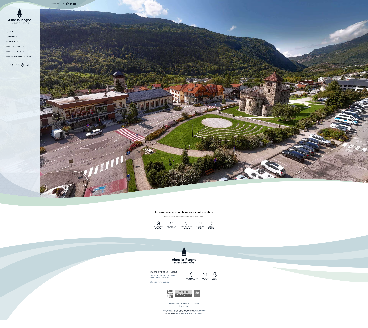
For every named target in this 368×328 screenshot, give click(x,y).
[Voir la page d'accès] (22, 65)
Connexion (202, 310)
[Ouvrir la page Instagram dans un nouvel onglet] (63, 3)
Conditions (199, 311)
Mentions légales (167, 310)
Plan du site (184, 306)
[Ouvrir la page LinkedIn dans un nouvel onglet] (70, 3)
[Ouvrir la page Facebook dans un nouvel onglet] (67, 3)
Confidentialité (190, 311)
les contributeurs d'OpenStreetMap (192, 313)
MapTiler (178, 313)
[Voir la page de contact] (17, 65)
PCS (174, 310)
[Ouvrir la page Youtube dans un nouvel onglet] (74, 3)
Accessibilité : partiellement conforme (184, 303)
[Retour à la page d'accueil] (19, 25)
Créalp (196, 310)
